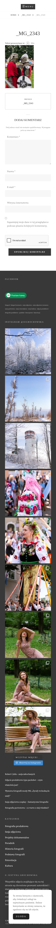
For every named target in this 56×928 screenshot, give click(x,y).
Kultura (9, 865)
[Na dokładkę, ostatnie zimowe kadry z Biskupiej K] (28, 351)
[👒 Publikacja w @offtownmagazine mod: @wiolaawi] (28, 635)
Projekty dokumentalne (17, 837)
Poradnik (10, 843)
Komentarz (13, 136)
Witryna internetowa (17, 202)
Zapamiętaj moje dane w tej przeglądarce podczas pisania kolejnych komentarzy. (28, 224)
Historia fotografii (14, 848)
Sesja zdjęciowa (13, 831)
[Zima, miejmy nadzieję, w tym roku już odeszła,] (28, 399)
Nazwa (11, 171)
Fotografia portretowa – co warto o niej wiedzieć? (27, 808)
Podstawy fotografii (15, 854)
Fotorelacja (10, 860)
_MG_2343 (26, 15)
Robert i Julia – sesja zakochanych (20, 774)
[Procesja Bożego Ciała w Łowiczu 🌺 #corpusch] (28, 493)
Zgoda (21, 916)
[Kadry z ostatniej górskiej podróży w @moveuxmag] (28, 446)
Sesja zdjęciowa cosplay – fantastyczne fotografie (26, 802)
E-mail (11, 187)
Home (14, 15)
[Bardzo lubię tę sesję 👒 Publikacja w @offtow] (28, 730)
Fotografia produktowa (16, 826)
